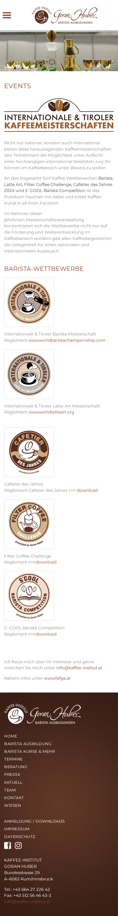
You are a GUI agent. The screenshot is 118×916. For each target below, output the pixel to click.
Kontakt (14, 797)
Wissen (12, 805)
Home (10, 736)
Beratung (15, 766)
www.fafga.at (57, 678)
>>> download (83, 490)
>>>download (42, 562)
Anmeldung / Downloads (34, 821)
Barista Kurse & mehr (29, 751)
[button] (7, 15)
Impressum (17, 828)
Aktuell (13, 782)
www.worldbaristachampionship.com (66, 340)
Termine (13, 759)
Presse (12, 774)
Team (10, 790)
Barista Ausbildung (28, 743)
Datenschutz (19, 836)
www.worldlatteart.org (51, 412)
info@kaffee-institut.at (79, 667)
